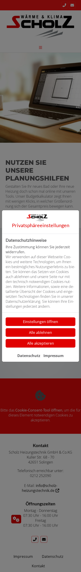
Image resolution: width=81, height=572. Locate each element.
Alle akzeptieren (40, 343)
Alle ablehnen (40, 332)
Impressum (53, 355)
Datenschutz (28, 355)
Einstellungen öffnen (40, 321)
